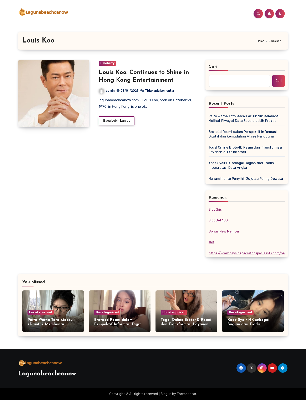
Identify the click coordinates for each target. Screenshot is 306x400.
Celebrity (107, 63)
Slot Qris (215, 209)
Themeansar (186, 394)
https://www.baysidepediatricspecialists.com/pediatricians (255, 253)
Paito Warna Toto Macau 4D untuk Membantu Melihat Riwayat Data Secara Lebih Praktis (245, 118)
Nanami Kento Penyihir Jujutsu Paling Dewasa (246, 179)
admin (110, 90)
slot (211, 242)
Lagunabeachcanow (47, 374)
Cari (213, 67)
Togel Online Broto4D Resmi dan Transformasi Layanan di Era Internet (245, 149)
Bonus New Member (224, 231)
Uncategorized (40, 312)
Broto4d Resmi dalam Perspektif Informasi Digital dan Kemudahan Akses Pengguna (243, 134)
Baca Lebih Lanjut (116, 120)
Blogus (165, 394)
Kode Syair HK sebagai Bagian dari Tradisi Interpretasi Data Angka (242, 165)
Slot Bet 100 (218, 220)
